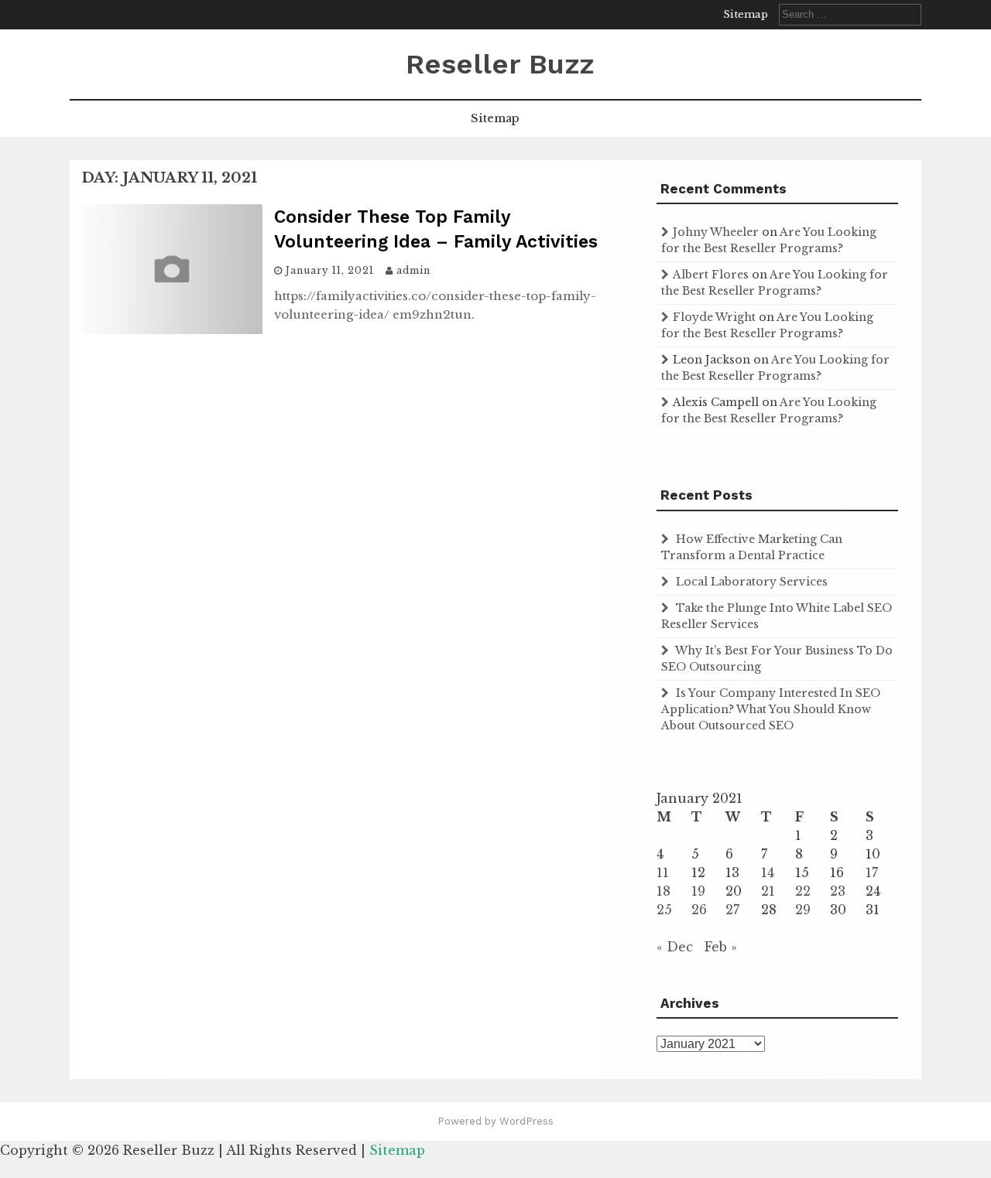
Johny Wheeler (716, 232)
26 (699, 909)
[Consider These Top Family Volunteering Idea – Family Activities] (171, 329)
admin (413, 270)
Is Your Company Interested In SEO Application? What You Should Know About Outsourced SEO (770, 709)
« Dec (675, 946)
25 (664, 909)
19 (698, 891)
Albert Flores (711, 275)
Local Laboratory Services (752, 582)
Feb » (721, 946)
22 (803, 891)
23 (837, 891)
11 (663, 872)
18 (663, 891)
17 (872, 872)
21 (768, 891)
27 (732, 909)
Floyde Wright (714, 317)
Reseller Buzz (500, 64)
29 (803, 909)
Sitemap (745, 14)
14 (767, 872)
